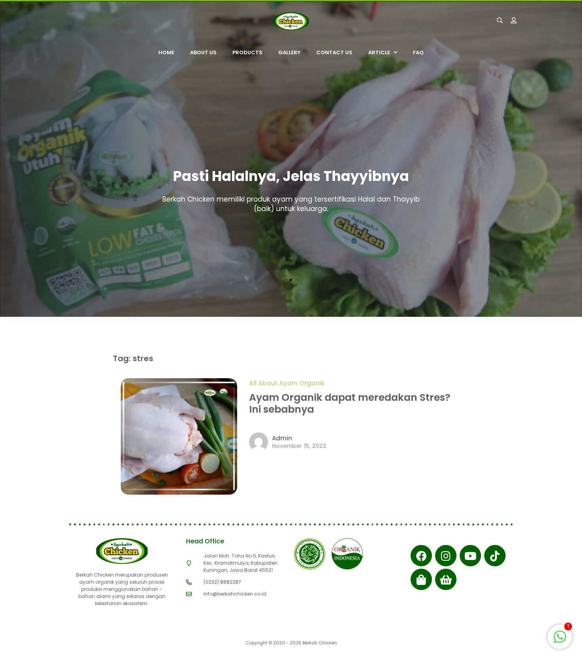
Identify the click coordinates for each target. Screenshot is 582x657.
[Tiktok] (495, 555)
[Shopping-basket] (445, 579)
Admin (282, 438)
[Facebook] (421, 555)
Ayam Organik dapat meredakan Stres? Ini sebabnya (350, 403)
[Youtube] (470, 555)
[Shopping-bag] (421, 579)
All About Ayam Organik (287, 383)
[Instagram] (445, 555)
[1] (559, 641)
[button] (284, 280)
